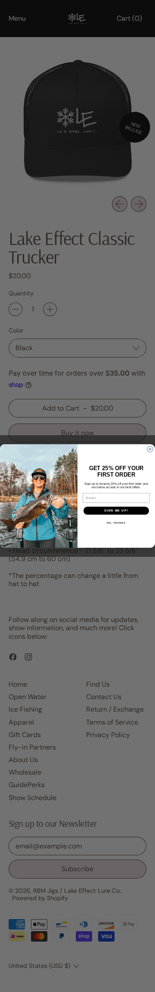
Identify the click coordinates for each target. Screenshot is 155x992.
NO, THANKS (116, 522)
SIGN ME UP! (116, 510)
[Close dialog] (150, 449)
